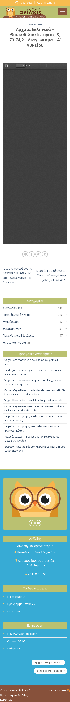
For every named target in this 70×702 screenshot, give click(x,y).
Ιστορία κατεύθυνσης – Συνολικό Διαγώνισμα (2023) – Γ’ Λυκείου (51, 275)
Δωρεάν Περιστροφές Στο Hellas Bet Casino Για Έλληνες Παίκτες (32, 428)
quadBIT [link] (62, 690)
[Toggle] (65, 308)
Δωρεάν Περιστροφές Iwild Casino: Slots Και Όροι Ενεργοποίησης (33, 418)
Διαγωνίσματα (12, 308)
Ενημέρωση (11, 322)
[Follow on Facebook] (32, 523)
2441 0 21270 (47, 2)
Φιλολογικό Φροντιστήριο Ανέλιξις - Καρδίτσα (15, 695)
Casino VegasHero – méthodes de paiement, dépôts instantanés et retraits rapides (34, 392)
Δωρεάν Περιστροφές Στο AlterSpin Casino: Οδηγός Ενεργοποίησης (34, 448)
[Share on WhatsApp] (25, 254)
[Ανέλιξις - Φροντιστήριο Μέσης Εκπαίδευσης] (29, 12)
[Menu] (62, 11)
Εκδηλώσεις (14, 648)
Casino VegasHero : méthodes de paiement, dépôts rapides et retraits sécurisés (34, 408)
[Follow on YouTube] (38, 523)
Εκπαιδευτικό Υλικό (16, 315)
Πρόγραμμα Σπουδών (21, 604)
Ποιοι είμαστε (16, 596)
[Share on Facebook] (32, 254)
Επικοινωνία (15, 611)
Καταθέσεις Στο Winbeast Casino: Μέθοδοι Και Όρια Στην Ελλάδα (31, 438)
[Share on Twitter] (38, 254)
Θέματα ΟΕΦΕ (12, 329)
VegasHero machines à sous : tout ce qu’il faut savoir (31, 362)
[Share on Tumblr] (45, 254)
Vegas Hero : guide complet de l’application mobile (33, 400)
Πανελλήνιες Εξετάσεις (18, 336)
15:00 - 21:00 (25, 2)
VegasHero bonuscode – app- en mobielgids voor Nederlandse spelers (33, 382)
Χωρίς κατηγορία (14, 343)
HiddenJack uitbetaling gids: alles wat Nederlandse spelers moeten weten (33, 372)
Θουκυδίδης (35, 24)
